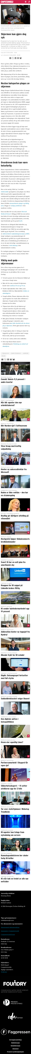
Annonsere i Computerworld (10, 931)
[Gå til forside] (11, 2)
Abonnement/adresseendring (10, 927)
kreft (20, 221)
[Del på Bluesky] (20, 58)
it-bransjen (5, 353)
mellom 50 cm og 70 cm (17, 285)
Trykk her (4, 972)
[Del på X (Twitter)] (13, 58)
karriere (25, 353)
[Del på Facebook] (10, 58)
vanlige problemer (16, 206)
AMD (27, 234)
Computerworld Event (8, 934)
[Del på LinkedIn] (15, 58)
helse (3, 356)
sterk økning (13, 245)
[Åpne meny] (26, 2)
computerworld (16, 353)
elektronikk (4, 192)
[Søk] (29, 2)
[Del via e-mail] (18, 58)
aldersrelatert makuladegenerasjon (14, 234)
